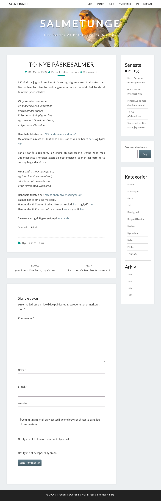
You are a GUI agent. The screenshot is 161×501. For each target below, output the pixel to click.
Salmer (100, 4)
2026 (129, 274)
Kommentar (26, 318)
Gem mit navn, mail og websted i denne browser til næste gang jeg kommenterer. (60, 422)
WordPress (88, 494)
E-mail (22, 386)
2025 (129, 281)
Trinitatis (132, 253)
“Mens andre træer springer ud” (63, 195)
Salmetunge (18, 4)
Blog (111, 4)
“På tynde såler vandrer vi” (60, 134)
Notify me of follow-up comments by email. (43, 439)
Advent (131, 184)
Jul (129, 205)
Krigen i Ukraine (135, 219)
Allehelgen (133, 191)
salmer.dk (63, 218)
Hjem (89, 4)
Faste (130, 198)
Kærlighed (133, 212)
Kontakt (147, 4)
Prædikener (125, 4)
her (90, 139)
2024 (129, 288)
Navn (22, 370)
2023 (129, 295)
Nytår (130, 240)
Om (137, 4)
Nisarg (111, 494)
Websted (23, 403)
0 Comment (90, 72)
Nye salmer (29, 243)
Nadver (131, 226)
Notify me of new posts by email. (37, 453)
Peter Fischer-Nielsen (65, 72)
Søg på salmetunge (136, 147)
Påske (40, 243)
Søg (145, 154)
